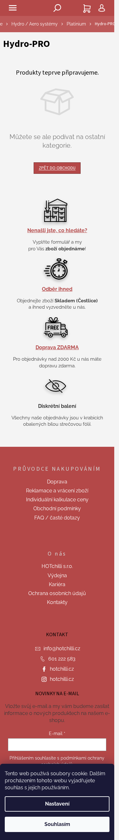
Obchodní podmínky (57, 508)
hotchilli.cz (62, 669)
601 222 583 (62, 659)
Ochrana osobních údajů (57, 593)
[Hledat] (57, 8)
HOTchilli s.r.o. (57, 566)
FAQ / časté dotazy (57, 518)
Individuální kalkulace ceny (57, 500)
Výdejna (57, 575)
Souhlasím (57, 824)
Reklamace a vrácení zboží (57, 491)
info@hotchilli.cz (61, 648)
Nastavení (57, 804)
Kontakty (57, 602)
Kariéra (57, 584)
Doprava (57, 482)
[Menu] (12, 8)
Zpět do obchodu (57, 168)
